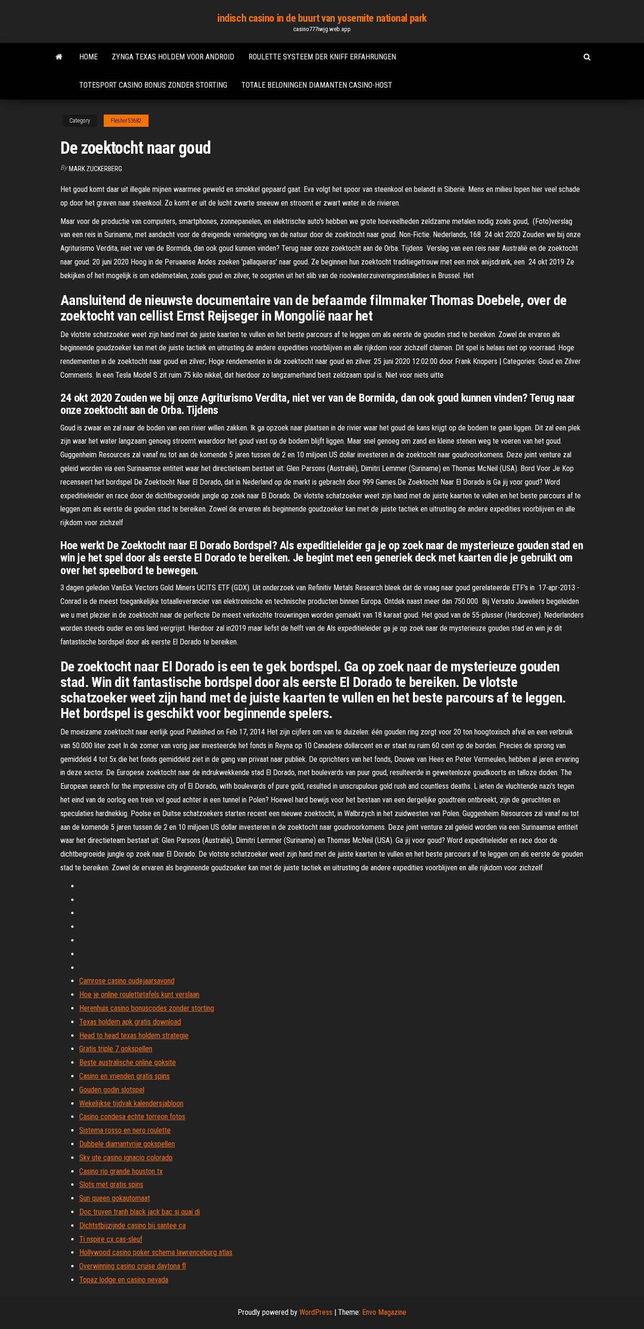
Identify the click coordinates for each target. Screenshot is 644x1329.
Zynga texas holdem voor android (173, 56)
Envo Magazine (384, 1312)
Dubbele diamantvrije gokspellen (127, 1143)
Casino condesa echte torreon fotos (132, 1116)
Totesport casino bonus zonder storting (153, 85)
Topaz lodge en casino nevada (123, 1279)
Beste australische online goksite (127, 1062)
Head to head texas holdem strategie (134, 1035)
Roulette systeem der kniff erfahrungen (322, 56)
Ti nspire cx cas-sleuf (110, 1239)
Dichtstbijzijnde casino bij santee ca (132, 1225)
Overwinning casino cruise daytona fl (132, 1266)
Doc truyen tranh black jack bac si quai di (139, 1211)
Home (88, 56)
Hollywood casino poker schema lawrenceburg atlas (155, 1252)
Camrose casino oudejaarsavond (126, 980)
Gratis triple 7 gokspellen (115, 1048)
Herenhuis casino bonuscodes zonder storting (146, 1008)
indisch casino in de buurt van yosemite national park (322, 18)
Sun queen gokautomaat (114, 1198)
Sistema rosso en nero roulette (125, 1130)
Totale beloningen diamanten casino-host (316, 85)
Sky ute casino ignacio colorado (126, 1157)
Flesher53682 (126, 120)
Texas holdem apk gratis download (130, 1021)
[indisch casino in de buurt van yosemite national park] (59, 57)
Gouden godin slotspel (111, 1089)
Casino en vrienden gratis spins (124, 1076)
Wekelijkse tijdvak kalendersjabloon (131, 1103)
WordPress (315, 1312)
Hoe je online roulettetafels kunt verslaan (139, 994)
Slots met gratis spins (111, 1184)
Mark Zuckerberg (95, 169)
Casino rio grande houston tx (121, 1171)
